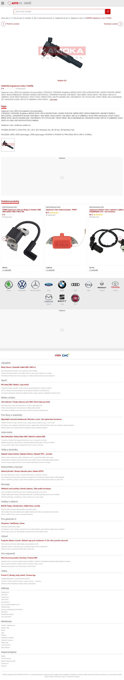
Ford (48, 290)
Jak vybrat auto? (6, 616)
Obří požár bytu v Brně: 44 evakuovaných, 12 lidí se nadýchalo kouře (21, 405)
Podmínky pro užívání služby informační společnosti (85, 674)
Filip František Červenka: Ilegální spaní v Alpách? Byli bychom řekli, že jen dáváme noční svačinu (29, 512)
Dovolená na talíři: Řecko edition (10, 526)
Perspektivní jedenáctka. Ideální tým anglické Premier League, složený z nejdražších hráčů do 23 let (30, 393)
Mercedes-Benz (35, 290)
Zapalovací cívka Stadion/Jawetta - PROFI (61, 210)
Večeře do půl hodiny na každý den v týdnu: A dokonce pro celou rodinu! (22, 497)
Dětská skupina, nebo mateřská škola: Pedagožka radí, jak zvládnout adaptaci (24, 427)
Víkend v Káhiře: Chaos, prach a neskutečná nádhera (17, 514)
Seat (62, 304)
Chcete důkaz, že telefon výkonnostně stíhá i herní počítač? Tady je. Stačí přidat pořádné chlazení (30, 460)
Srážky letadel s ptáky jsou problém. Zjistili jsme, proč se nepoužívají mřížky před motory (27, 457)
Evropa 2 (4, 666)
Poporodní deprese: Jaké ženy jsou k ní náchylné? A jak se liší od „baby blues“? (24, 546)
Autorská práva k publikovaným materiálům (56, 674)
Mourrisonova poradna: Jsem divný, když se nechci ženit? (18, 566)
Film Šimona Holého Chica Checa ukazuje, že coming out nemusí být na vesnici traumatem (28, 375)
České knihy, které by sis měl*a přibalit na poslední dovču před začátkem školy (24, 531)
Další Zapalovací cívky (9, 207)
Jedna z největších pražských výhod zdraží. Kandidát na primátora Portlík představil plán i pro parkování (32, 479)
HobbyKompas (5, 607)
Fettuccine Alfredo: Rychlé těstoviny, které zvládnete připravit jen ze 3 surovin (24, 492)
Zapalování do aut (61, 18)
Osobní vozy (5, 597)
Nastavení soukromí (61, 676)
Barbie (3, 630)
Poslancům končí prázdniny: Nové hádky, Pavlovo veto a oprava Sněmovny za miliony (26, 373)
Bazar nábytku (5, 647)
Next (120, 239)
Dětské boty (4, 642)
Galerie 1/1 (62, 81)
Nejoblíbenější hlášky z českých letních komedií (15, 578)
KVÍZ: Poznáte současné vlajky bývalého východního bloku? (19, 509)
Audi (75, 290)
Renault (102, 290)
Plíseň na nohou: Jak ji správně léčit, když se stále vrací (17, 549)
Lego (2, 632)
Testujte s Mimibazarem (8, 625)
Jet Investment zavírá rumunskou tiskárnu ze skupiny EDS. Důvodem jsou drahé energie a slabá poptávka (32, 477)
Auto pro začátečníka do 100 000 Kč (12, 609)
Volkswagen (22, 290)
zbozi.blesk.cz (5, 602)
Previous (4, 239)
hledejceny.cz (5, 592)
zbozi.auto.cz (6, 18)
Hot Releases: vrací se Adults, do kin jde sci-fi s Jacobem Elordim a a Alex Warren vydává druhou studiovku (33, 529)
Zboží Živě (4, 594)
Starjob (3, 656)
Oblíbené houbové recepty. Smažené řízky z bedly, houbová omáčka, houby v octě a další (27, 422)
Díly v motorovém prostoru (43, 18)
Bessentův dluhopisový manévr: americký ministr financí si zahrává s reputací (24, 475)
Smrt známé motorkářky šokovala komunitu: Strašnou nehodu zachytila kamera (24, 410)
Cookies (51, 676)
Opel (88, 290)
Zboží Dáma (4, 599)
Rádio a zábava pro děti (8, 661)
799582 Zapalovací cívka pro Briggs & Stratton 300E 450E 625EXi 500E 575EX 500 (21, 211)
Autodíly (28, 18)
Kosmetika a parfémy (7, 637)
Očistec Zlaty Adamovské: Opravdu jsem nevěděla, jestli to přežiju (20, 408)
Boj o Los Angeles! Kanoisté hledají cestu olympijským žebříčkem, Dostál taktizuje (25, 390)
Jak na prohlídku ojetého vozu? (10, 604)
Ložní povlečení (6, 645)
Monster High (5, 628)
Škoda (9, 290)
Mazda (48, 304)
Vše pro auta (17, 18)
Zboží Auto (4, 612)
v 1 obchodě (6, 270)
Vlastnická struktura (74, 676)
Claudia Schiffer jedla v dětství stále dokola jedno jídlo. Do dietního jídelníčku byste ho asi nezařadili (30, 494)
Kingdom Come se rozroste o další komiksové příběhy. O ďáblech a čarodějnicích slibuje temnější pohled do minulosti (35, 561)
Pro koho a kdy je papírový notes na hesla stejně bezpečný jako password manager (26, 462)
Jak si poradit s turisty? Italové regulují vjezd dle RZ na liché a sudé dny (22, 445)
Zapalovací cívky (77, 18)
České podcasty (6, 658)
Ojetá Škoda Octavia (7, 614)
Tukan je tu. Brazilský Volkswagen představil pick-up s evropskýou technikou (24, 440)
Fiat (75, 304)
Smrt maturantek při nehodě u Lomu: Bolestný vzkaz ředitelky (19, 371)
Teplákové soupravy (7, 640)
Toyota (115, 290)
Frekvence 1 (5, 663)
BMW (62, 290)
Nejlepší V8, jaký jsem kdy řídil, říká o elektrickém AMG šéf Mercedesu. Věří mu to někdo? (27, 442)
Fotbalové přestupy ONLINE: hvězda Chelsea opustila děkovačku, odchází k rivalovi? (26, 388)
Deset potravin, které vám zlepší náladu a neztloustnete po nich (20, 544)
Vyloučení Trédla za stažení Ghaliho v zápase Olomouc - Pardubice (21, 581)
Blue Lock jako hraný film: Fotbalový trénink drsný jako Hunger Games (22, 564)
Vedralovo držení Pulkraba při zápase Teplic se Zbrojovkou (18, 583)
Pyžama (3, 635)
